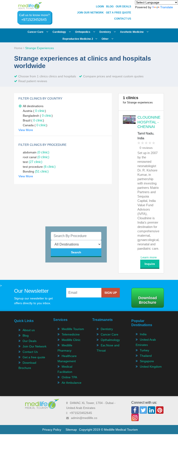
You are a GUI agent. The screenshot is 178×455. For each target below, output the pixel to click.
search (76, 252)
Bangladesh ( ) (38, 115)
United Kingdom (151, 366)
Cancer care (36, 31)
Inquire (150, 264)
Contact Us (122, 18)
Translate (166, 7)
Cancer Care (109, 334)
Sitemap (71, 429)
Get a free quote (34, 357)
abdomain (36, 152)
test (32, 162)
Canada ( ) (35, 125)
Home (18, 48)
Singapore (147, 361)
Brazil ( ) (33, 120)
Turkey (144, 350)
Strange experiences (39, 48)
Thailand (146, 355)
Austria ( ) (34, 111)
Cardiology (60, 31)
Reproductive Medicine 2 (78, 38)
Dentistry (105, 31)
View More (25, 130)
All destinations (33, 106)
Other (105, 38)
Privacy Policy (51, 429)
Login (100, 6)
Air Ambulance (71, 382)
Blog (110, 6)
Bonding (36, 171)
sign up (110, 292)
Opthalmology (110, 340)
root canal (36, 157)
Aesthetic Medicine (132, 31)
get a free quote (118, 12)
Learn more (149, 257)
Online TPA (69, 377)
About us (29, 330)
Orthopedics (83, 31)
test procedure (39, 166)
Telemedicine (71, 334)
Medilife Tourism (73, 329)
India (143, 334)
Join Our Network (34, 346)
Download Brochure (147, 300)
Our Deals (123, 6)
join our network (90, 12)
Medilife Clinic (71, 340)
